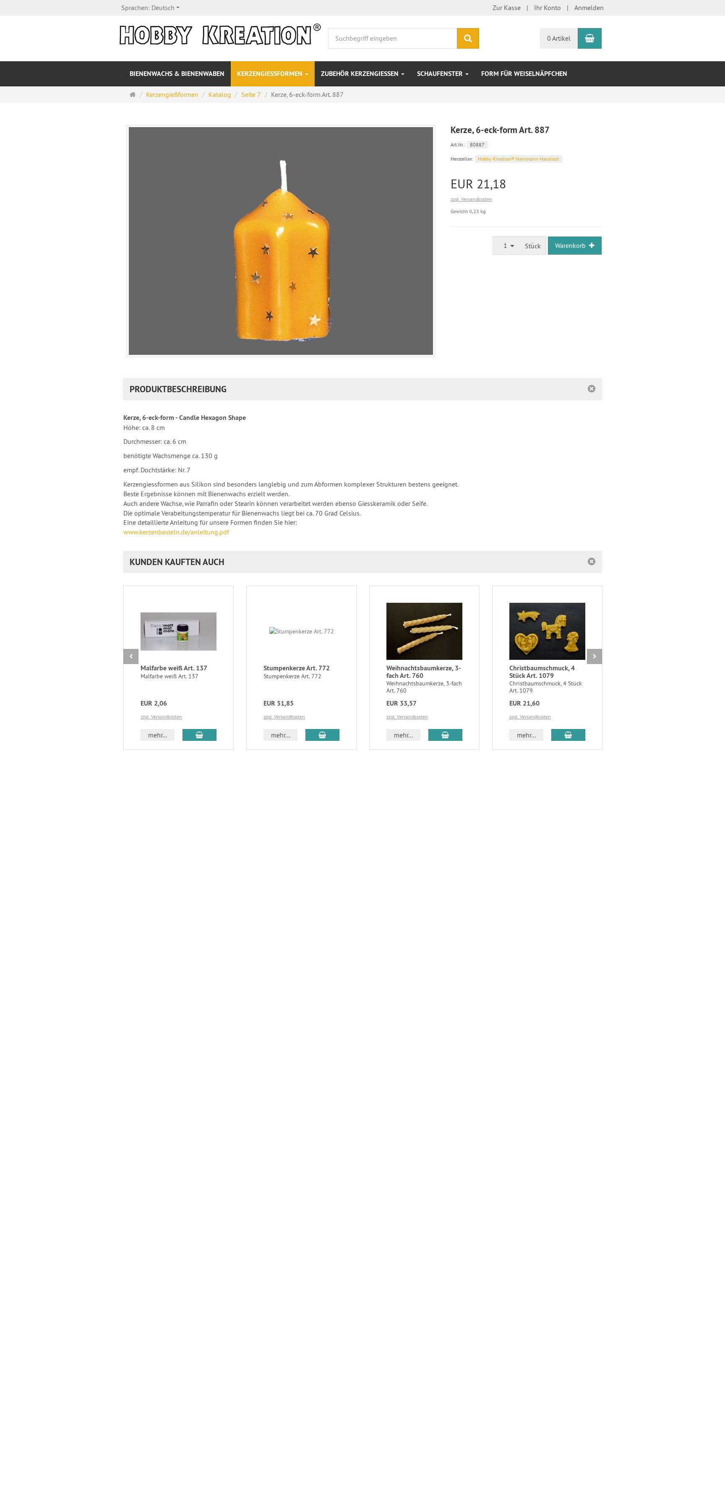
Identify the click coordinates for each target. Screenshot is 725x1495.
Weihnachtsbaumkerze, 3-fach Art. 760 (423, 672)
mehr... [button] (157, 735)
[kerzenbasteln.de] (219, 33)
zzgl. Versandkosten (471, 199)
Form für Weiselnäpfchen (524, 73)
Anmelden (589, 7)
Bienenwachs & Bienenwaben (177, 73)
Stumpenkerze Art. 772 (296, 668)
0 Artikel (559, 38)
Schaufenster (440, 73)
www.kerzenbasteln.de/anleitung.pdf (176, 532)
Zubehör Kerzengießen (360, 73)
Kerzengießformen (270, 73)
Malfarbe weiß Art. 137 (174, 668)
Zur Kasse (507, 7)
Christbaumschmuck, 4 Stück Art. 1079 (542, 672)
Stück (533, 246)
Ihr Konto (547, 7)
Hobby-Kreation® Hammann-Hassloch (518, 159)
